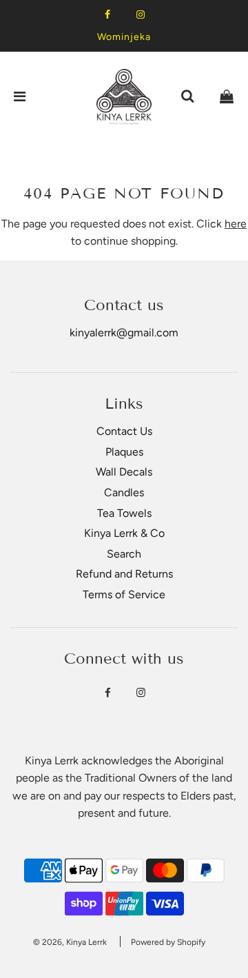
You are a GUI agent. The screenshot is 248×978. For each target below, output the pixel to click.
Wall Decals (124, 471)
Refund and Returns (124, 573)
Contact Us (124, 431)
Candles (124, 492)
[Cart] (226, 96)
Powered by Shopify (168, 942)
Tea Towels (124, 513)
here (236, 223)
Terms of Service (124, 594)
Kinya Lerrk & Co (124, 533)
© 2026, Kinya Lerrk (70, 942)
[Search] (187, 96)
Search (124, 553)
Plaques (124, 451)
